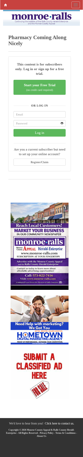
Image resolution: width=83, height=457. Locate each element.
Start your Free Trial (39, 87)
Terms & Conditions (65, 433)
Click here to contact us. (59, 423)
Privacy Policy (46, 433)
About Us (41, 436)
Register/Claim (39, 162)
